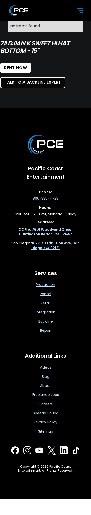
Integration (45, 312)
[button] (77, 10)
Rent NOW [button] (15, 68)
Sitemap (45, 431)
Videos (45, 367)
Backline (45, 321)
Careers (46, 404)
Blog (45, 376)
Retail (45, 303)
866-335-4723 (45, 198)
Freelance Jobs (45, 394)
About (45, 385)
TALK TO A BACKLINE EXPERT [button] (33, 82)
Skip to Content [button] (25, 5)
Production (45, 284)
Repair (45, 330)
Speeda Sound (45, 413)
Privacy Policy (45, 422)
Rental (45, 294)
